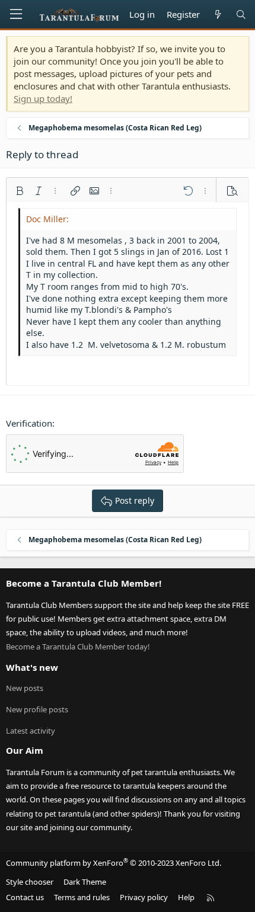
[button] (19, 190)
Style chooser (29, 881)
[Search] (241, 14)
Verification (29, 423)
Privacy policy (144, 897)
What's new (32, 667)
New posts (24, 688)
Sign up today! (43, 98)
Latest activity (30, 730)
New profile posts (37, 709)
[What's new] (217, 14)
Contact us (25, 897)
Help (186, 897)
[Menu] (16, 14)
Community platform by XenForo (113, 862)
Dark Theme (84, 881)
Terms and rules (82, 897)
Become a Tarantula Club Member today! (78, 646)
